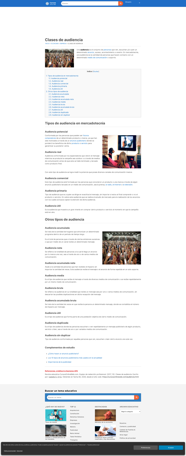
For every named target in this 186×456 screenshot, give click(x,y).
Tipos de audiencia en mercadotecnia (62, 76)
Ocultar (96, 71)
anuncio (91, 52)
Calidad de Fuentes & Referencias (127, 430)
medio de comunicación (97, 58)
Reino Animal (74, 433)
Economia (55, 43)
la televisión (128, 185)
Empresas (73, 420)
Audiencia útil (56, 89)
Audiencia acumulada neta (61, 99)
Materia (73, 427)
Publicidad (74, 430)
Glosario (128, 2)
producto (75, 143)
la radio (109, 185)
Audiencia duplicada (58, 112)
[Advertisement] (93, 21)
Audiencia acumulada (59, 94)
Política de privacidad (10, 451)
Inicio (47, 43)
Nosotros (123, 423)
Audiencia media (57, 102)
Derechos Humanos (77, 417)
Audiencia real (56, 81)
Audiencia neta (56, 97)
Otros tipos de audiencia (57, 91)
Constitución (74, 413)
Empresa (63, 43)
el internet (117, 185)
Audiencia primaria (58, 86)
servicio (84, 143)
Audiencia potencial (58, 78)
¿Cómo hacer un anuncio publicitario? (63, 354)
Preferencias (145, 448)
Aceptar (171, 448)
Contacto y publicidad (128, 426)
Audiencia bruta (57, 104)
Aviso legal (19, 451)
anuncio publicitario (78, 141)
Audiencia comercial (58, 84)
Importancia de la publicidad (59, 362)
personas (107, 50)
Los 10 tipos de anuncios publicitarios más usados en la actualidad (75, 358)
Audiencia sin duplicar (59, 115)
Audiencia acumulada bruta (61, 107)
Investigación (75, 423)
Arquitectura (74, 410)
